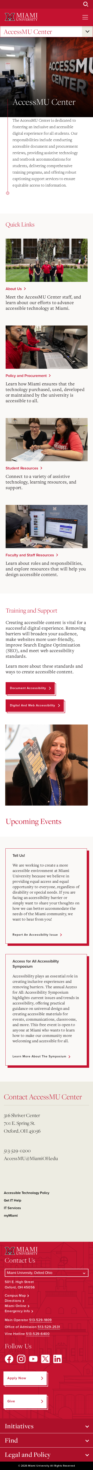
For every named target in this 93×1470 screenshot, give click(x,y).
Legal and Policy (28, 1454)
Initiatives (19, 1426)
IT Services (12, 1208)
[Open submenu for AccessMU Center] (87, 31)
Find (11, 1440)
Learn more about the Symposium (39, 1056)
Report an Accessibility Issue (35, 935)
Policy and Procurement (26, 375)
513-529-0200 (17, 1150)
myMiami (11, 1215)
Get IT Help (12, 1200)
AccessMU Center (28, 31)
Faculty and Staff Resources (30, 555)
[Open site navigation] (85, 17)
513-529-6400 (38, 1334)
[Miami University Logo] (21, 17)
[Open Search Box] (85, 4)
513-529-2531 (49, 1327)
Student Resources (22, 468)
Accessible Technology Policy (26, 1193)
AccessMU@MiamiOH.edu (31, 1158)
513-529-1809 (40, 1320)
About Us (14, 288)
